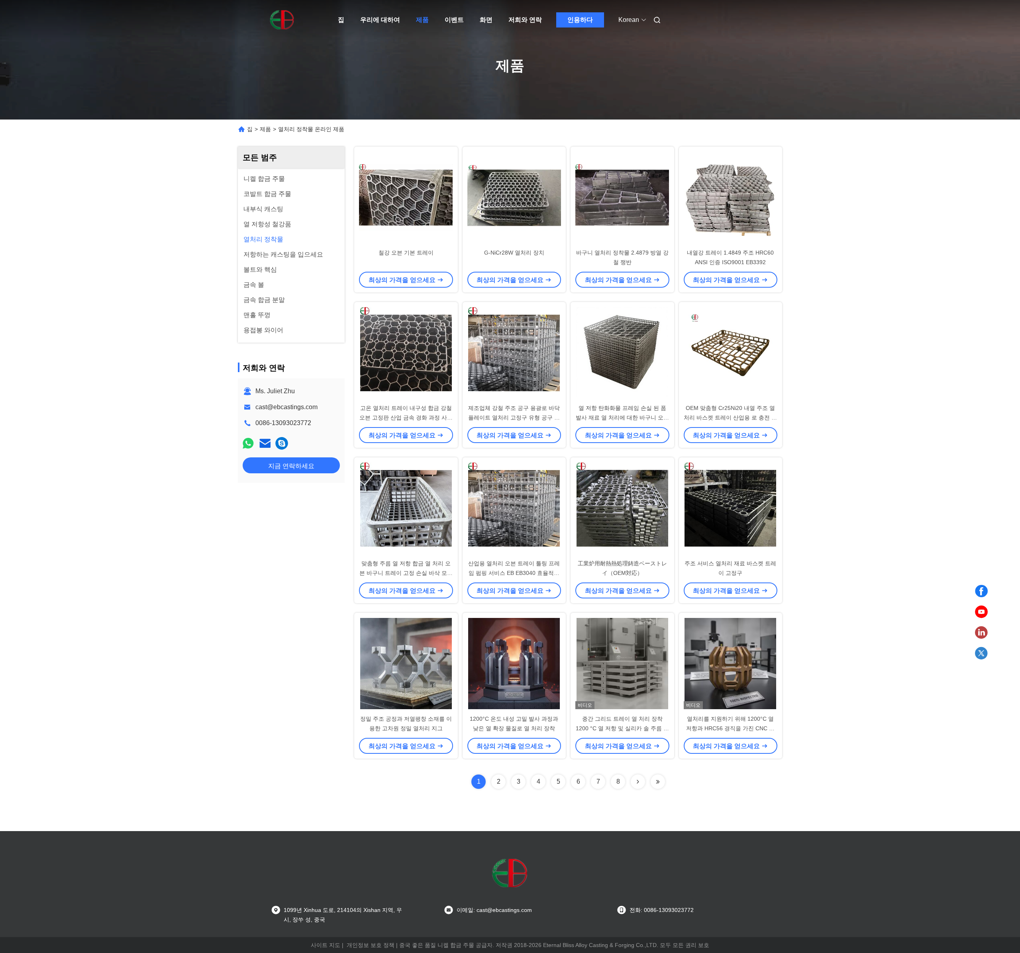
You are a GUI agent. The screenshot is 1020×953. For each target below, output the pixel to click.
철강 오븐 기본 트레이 (406, 252)
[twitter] (981, 653)
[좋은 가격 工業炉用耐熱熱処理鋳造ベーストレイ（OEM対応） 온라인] (622, 508)
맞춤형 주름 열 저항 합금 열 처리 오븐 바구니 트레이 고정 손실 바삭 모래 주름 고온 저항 (406, 573)
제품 (422, 19)
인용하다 (580, 19)
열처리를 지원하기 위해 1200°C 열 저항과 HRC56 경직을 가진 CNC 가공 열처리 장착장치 (730, 728)
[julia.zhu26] (282, 443)
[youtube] (981, 612)
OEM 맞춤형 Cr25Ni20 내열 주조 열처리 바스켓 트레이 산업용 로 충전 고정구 (730, 417)
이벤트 (454, 19)
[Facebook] (981, 591)
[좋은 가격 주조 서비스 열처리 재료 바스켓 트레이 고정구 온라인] (731, 508)
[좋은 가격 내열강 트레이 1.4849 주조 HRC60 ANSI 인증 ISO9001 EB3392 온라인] (731, 197)
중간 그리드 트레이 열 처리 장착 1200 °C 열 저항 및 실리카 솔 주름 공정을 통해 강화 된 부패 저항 (622, 728)
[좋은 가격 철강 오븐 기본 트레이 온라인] (406, 197)
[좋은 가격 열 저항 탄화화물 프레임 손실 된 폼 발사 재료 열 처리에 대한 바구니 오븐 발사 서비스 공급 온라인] (622, 352)
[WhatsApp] (248, 443)
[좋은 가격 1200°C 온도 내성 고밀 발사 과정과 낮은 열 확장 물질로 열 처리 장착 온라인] (514, 663)
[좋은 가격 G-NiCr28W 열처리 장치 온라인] (514, 197)
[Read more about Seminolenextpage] (638, 782)
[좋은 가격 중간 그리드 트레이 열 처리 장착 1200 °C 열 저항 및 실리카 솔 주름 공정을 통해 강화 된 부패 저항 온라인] (622, 663)
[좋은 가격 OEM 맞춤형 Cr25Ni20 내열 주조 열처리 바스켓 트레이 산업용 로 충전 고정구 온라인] (731, 352)
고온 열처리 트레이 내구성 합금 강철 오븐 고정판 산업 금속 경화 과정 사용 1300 (406, 417)
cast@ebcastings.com (286, 407)
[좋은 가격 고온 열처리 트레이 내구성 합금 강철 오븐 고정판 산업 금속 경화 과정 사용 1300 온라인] (406, 352)
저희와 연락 (525, 19)
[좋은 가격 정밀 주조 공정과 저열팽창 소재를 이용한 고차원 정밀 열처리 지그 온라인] (406, 663)
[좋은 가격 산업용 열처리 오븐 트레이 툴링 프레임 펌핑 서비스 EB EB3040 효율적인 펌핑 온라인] (514, 508)
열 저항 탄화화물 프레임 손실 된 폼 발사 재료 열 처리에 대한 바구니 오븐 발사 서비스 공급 (622, 417)
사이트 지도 (325, 945)
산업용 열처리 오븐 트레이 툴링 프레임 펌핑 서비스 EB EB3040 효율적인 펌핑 (514, 573)
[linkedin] (981, 633)
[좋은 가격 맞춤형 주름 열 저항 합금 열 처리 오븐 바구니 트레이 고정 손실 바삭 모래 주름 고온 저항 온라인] (406, 508)
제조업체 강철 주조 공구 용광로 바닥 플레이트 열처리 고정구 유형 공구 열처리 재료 (514, 417)
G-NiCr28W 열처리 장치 (514, 252)
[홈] (282, 20)
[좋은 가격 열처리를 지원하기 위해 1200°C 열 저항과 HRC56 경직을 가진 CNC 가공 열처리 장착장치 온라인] (731, 663)
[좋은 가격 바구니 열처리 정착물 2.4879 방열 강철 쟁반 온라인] (622, 197)
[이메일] (265, 443)
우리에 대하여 (380, 19)
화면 (486, 19)
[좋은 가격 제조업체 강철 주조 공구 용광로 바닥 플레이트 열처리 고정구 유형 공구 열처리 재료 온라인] (514, 352)
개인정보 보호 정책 (370, 945)
